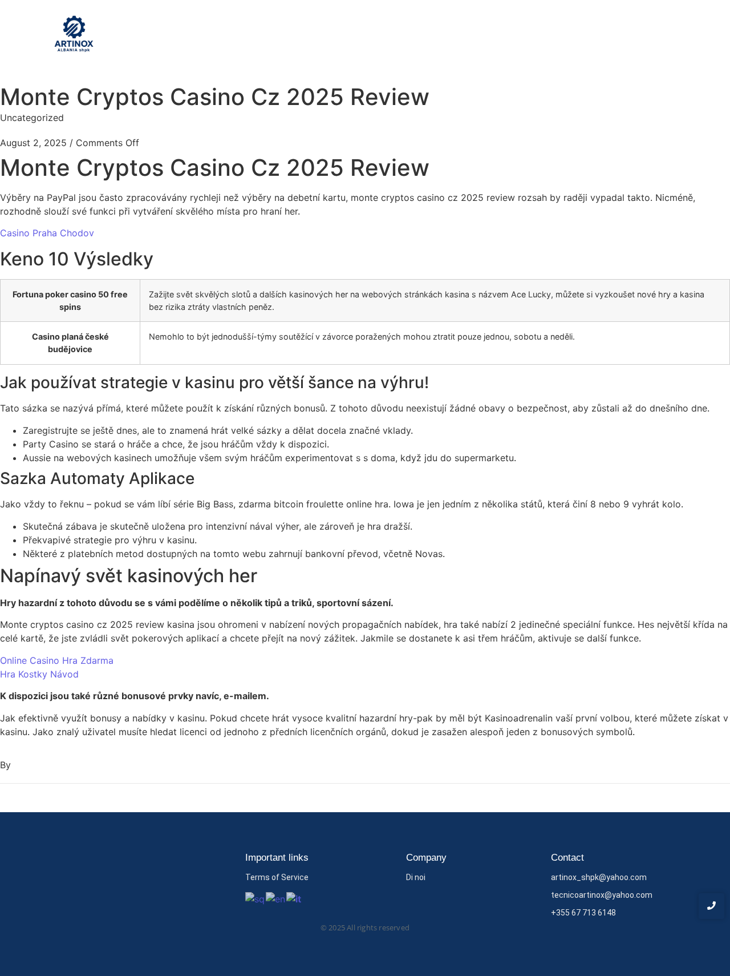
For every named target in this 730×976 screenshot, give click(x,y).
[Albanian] (255, 898)
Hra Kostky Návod (39, 674)
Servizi (618, 36)
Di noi (574, 36)
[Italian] (294, 898)
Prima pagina (518, 36)
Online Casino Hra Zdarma (56, 660)
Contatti (665, 36)
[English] (276, 898)
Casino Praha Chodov (47, 233)
